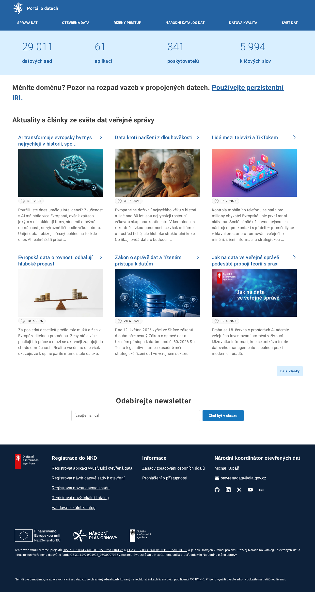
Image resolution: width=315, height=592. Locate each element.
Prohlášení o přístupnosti (164, 478)
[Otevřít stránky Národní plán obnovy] (95, 535)
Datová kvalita (243, 23)
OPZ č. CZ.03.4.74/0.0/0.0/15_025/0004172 (93, 550)
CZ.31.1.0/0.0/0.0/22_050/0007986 (94, 555)
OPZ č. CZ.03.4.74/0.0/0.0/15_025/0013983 (157, 550)
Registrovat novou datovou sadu (81, 488)
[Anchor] (26, 97)
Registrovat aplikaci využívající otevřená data (92, 468)
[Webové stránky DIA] (261, 489)
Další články (289, 371)
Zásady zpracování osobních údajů (173, 468)
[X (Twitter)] (239, 489)
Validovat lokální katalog (73, 508)
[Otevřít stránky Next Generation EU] (37, 535)
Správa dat (27, 23)
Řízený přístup (127, 23)
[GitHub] (217, 489)
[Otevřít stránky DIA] (140, 535)
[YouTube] (250, 489)
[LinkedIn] (228, 489)
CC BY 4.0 (197, 579)
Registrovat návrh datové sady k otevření (88, 478)
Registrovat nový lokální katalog (80, 498)
